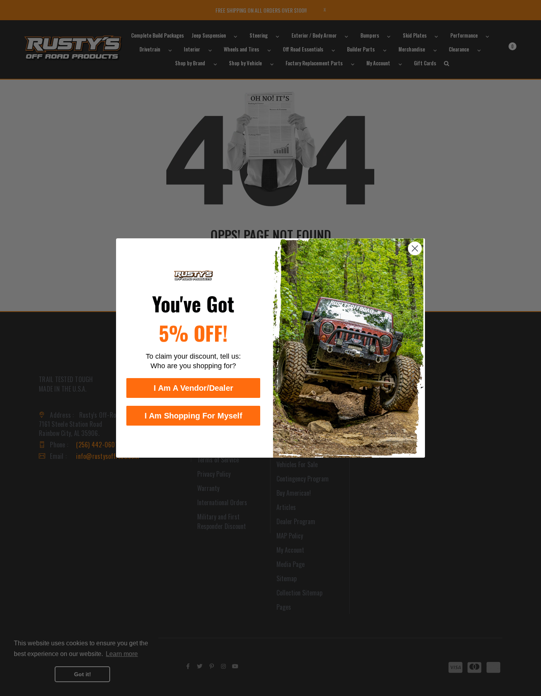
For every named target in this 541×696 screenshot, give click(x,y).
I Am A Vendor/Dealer (193, 388)
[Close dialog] (415, 248)
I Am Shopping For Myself (193, 415)
